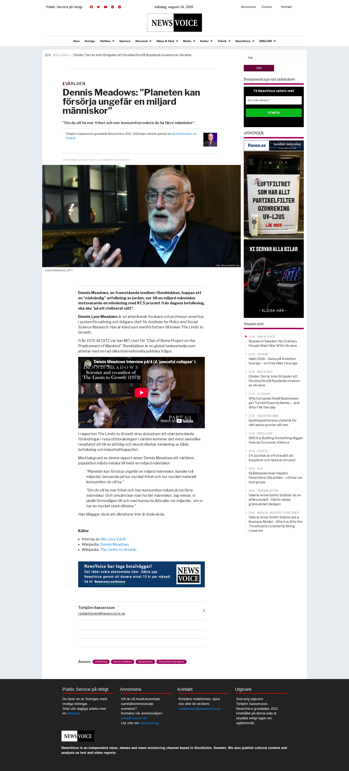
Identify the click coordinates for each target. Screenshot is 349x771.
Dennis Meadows (114, 544)
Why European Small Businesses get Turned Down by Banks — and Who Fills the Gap (135, 55)
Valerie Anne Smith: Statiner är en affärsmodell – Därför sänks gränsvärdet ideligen (275, 499)
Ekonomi (142, 41)
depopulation (145, 661)
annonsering (149, 723)
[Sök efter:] (274, 57)
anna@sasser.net (134, 718)
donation (73, 713)
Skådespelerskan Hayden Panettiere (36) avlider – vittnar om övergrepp (275, 477)
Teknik (222, 41)
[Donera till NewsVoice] (141, 574)
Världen (105, 41)
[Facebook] (91, 7)
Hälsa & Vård (165, 41)
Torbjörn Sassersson (96, 607)
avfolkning (101, 661)
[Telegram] (120, 7)
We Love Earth (113, 539)
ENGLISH (265, 41)
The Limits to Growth (118, 549)
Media (187, 41)
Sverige (90, 41)
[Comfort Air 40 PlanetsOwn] (274, 194)
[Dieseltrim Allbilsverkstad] (274, 278)
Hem (77, 41)
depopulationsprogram (171, 661)
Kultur (204, 41)
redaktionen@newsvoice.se (101, 613)
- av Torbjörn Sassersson (112, 159)
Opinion (124, 41)
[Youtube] (105, 7)
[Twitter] (98, 7)
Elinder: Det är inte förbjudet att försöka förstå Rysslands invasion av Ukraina (274, 380)
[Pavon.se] (274, 145)
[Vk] (112, 7)
